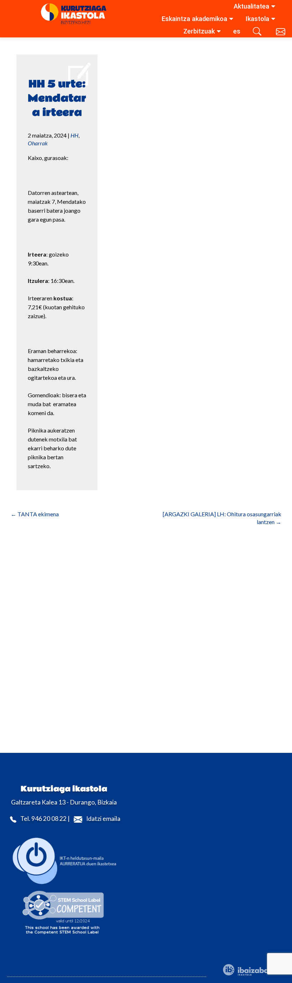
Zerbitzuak (199, 31)
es (236, 31)
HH (74, 135)
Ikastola (257, 18)
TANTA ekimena (35, 514)
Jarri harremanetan (281, 33)
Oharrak (38, 143)
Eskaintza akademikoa (194, 18)
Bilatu (258, 33)
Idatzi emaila (103, 818)
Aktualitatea (251, 6)
